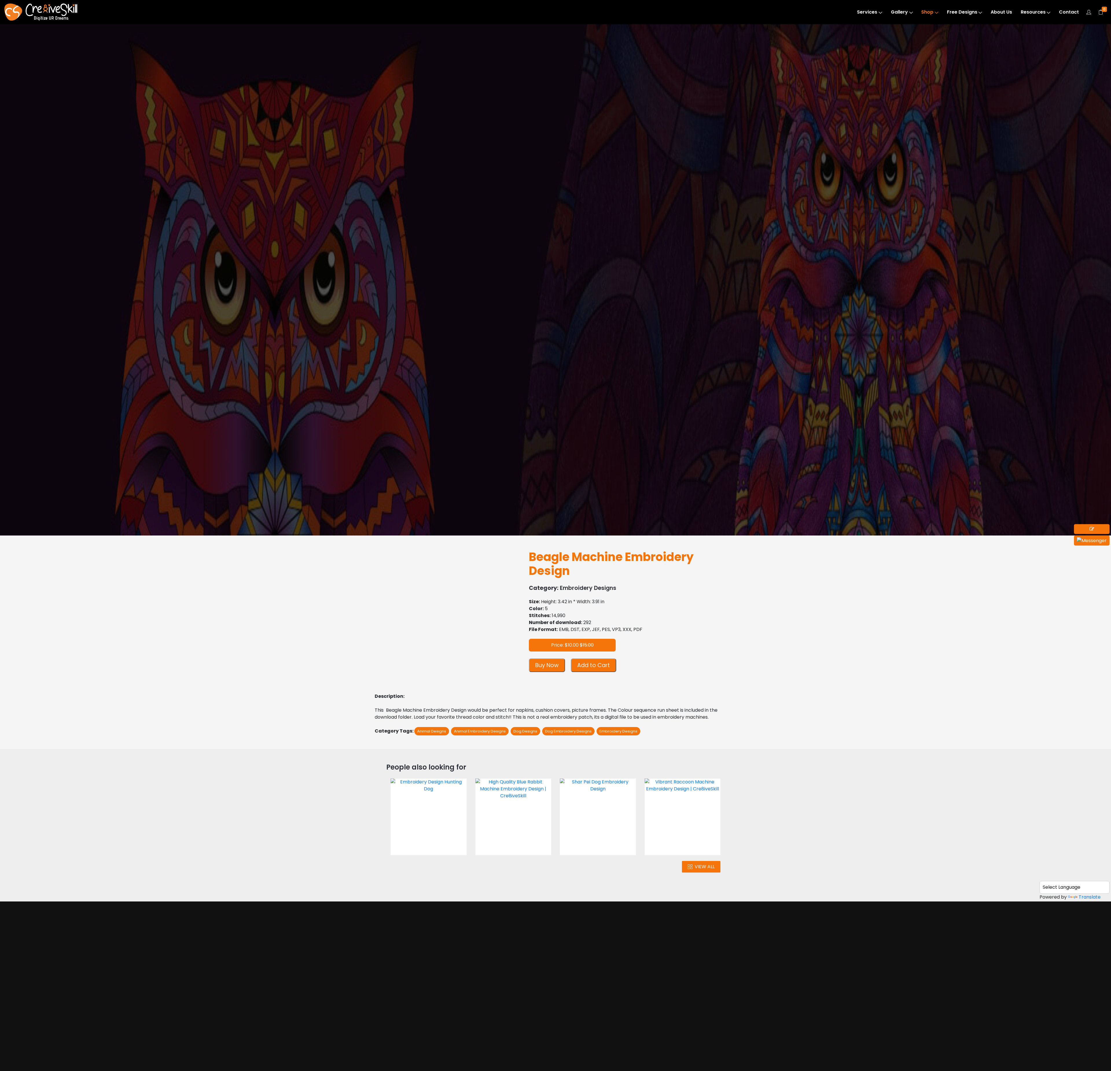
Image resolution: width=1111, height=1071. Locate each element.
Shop (927, 12)
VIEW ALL (705, 866)
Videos (398, 1003)
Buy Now (547, 665)
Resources (1033, 12)
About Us (1001, 12)
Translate (1090, 897)
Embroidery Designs (50, 61)
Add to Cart (593, 665)
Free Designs (962, 12)
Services (867, 12)
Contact (1069, 12)
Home (397, 970)
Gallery (899, 12)
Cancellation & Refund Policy (606, 1024)
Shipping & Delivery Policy (603, 1041)
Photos (399, 992)
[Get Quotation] (1092, 529)
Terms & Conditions (603, 999)
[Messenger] (1092, 541)
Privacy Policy (596, 1010)
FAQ (586, 1056)
